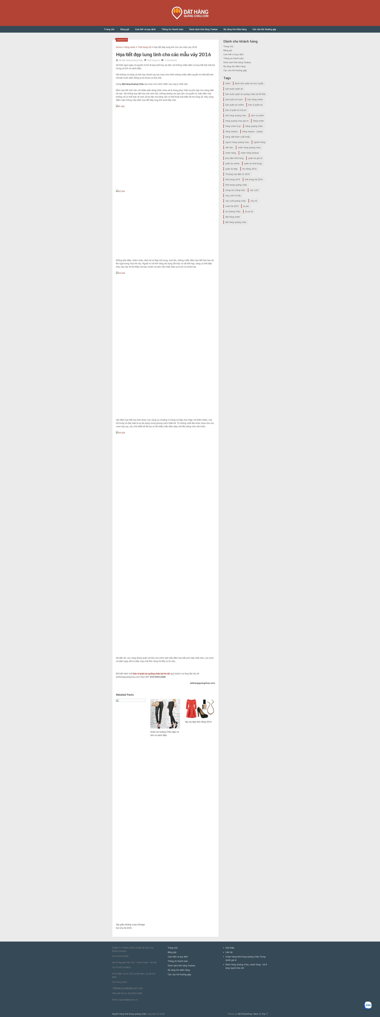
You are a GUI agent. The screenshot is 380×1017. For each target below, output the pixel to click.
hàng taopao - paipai (252, 131)
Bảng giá (124, 29)
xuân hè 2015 (232, 206)
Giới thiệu (229, 947)
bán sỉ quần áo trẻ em (235, 110)
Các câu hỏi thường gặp (264, 29)
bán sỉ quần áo (255, 104)
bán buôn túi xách (234, 99)
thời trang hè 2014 (254, 179)
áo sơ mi (249, 211)
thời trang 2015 (232, 179)
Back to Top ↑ (261, 1014)
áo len (246, 206)
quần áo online (232, 163)
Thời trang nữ (144, 47)
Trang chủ (109, 29)
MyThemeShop (245, 1014)
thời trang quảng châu (236, 184)
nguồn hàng (259, 142)
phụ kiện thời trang (234, 158)
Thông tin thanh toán (172, 29)
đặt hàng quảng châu (235, 222)
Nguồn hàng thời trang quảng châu (129, 1014)
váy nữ (253, 200)
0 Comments (171, 60)
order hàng (230, 152)
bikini (227, 83)
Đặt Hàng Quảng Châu (132, 60)
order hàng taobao (250, 152)
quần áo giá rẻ (255, 158)
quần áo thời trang (253, 163)
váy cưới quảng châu (235, 200)
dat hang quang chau (235, 115)
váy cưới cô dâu (233, 195)
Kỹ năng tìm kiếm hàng (235, 29)
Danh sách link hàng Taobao (203, 29)
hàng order (258, 120)
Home (119, 47)
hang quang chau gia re (236, 120)
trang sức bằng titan (235, 190)
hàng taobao (231, 131)
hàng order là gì (233, 126)
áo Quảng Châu (232, 211)
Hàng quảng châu (254, 126)
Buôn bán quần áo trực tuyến (249, 83)
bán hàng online (255, 99)
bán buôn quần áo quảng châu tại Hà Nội (245, 94)
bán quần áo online (234, 104)
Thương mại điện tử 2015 (237, 174)
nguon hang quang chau (237, 142)
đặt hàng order (232, 216)
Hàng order (129, 47)
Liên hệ (228, 952)
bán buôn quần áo (234, 88)
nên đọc (229, 147)
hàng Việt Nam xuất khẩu (237, 136)
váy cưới (254, 190)
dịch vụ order (257, 115)
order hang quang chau (249, 147)
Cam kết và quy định (145, 29)
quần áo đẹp (231, 168)
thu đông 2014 (249, 168)
